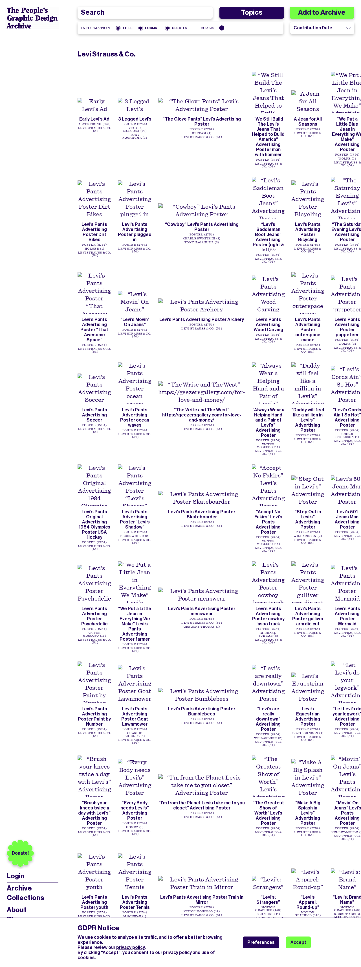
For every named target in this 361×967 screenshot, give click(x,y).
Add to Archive (321, 12)
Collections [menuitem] (25, 898)
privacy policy (130, 947)
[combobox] (145, 13)
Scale (207, 28)
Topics (251, 12)
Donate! (20, 853)
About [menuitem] (17, 910)
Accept (298, 942)
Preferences (261, 942)
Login (16, 876)
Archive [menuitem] (19, 888)
